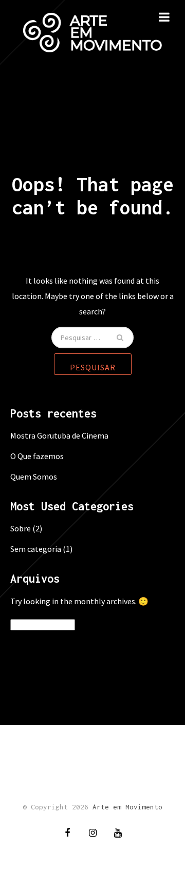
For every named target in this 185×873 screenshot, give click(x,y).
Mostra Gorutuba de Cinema (59, 435)
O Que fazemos (37, 456)
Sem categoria (35, 549)
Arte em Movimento (127, 807)
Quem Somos (33, 476)
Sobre (20, 528)
